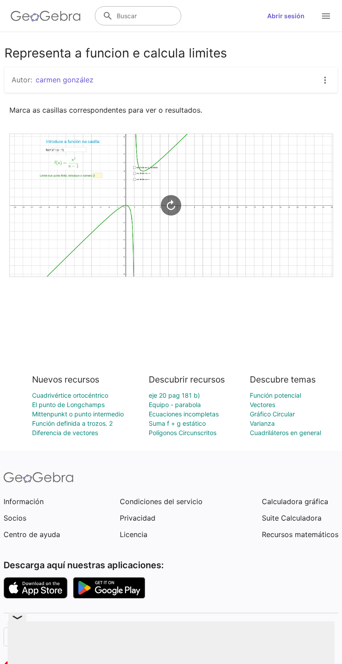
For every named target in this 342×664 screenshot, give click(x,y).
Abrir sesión (286, 16)
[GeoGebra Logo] (46, 16)
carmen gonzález (65, 79)
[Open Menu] (326, 16)
